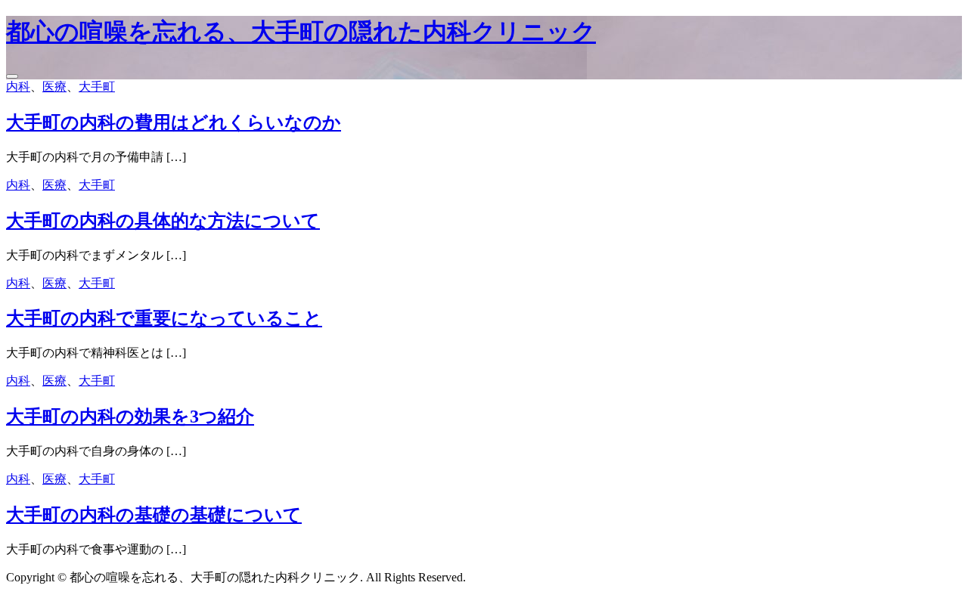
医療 (54, 86)
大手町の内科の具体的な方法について (163, 221)
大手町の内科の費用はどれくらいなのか (173, 122)
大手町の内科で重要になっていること (164, 318)
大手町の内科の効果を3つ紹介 (130, 416)
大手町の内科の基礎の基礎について (154, 515)
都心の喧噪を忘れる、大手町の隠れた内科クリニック (301, 31)
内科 (18, 86)
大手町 (97, 86)
